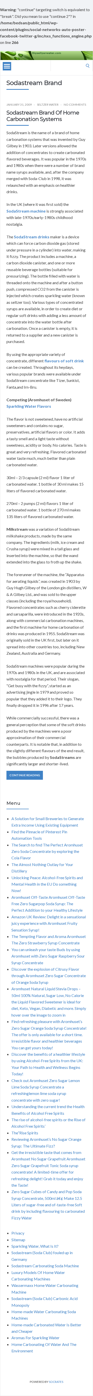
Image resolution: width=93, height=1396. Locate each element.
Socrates (56, 1382)
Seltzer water (48, 104)
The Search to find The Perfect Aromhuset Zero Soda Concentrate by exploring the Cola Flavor (47, 851)
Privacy (17, 1233)
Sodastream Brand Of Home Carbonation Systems (42, 116)
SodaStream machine (26, 211)
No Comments (75, 104)
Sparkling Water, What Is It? (35, 1246)
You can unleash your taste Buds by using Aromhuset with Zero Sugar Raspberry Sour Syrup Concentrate (48, 956)
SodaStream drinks (31, 236)
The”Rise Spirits (24, 1132)
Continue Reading (24, 775)
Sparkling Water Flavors (28, 406)
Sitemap (18, 1239)
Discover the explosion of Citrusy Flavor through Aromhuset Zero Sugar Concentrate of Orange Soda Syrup (48, 976)
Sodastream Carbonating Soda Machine (45, 1265)
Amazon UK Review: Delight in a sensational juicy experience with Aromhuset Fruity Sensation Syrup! (48, 923)
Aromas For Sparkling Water (35, 1337)
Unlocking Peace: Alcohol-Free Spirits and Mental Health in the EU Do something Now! (47, 884)
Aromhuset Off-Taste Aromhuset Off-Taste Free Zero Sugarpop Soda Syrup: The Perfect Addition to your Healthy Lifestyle (48, 904)
